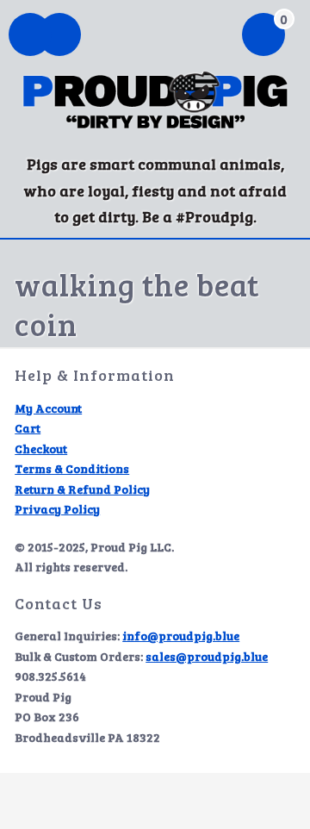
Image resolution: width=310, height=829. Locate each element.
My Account (48, 408)
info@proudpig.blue (180, 635)
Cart (27, 428)
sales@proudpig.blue (207, 656)
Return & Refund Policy (82, 489)
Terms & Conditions (72, 468)
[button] (59, 36)
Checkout (41, 448)
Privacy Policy (57, 509)
